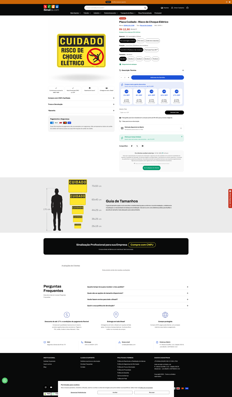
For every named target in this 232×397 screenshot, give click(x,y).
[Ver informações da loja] (181, 128)
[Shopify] (47, 395)
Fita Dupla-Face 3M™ (151, 50)
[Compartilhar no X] (137, 146)
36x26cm (131, 59)
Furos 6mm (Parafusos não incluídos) (131, 50)
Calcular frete (174, 112)
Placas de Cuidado (146, 25)
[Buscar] (145, 8)
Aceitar (115, 392)
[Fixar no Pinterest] (142, 146)
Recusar (152, 392)
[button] (230, 198)
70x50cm (155, 59)
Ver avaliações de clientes (151, 168)
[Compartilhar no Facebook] (132, 146)
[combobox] (116, 8)
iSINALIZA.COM (129, 25)
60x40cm (147, 59)
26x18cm (123, 59)
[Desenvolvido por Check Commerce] (56, 395)
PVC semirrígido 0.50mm (127, 41)
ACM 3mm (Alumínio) (152, 41)
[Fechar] (182, 136)
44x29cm (139, 59)
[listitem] (126, 96)
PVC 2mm (141, 41)
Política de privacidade (146, 387)
